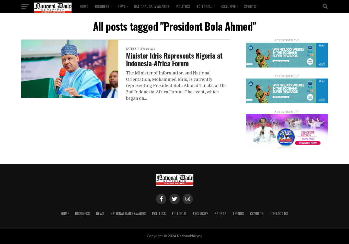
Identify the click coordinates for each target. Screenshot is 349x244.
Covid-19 (256, 213)
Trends (238, 213)
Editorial (204, 6)
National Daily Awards (151, 6)
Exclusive (228, 6)
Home (84, 6)
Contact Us (279, 213)
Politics (183, 6)
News (121, 6)
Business (102, 6)
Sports (250, 6)
